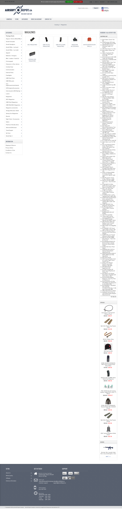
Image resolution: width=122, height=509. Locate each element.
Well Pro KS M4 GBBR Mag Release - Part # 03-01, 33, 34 (109, 239)
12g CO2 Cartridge (107, 214)
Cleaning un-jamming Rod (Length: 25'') (109, 76)
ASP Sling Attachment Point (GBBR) (108, 82)
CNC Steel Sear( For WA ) (109, 49)
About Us (8, 473)
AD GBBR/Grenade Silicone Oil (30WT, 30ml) (109, 219)
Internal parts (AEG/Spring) (13, 91)
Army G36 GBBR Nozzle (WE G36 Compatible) (108, 65)
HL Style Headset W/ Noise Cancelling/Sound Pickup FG (108, 271)
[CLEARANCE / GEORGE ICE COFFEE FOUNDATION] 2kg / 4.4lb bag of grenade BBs (109, 287)
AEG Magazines (32, 44)
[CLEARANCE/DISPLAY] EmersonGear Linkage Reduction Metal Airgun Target (108, 243)
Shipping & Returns (11, 145)
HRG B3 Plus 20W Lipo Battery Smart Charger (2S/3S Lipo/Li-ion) (108, 223)
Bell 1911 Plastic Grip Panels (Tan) (108, 326)
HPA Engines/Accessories (12, 88)
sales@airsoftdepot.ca (59, 481)
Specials (102, 302)
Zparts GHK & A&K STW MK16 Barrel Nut (108, 157)
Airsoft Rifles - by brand (12, 47)
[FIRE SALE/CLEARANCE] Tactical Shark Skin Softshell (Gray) (108, 407)
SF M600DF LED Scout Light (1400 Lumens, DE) (109, 229)
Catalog (56, 25)
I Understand (69, 1)
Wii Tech (8, 133)
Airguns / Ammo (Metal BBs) (13, 38)
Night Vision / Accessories (12, 119)
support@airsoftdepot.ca (59, 483)
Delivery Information (11, 481)
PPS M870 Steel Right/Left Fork (106, 267)
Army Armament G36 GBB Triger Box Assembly (109, 57)
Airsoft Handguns (10, 44)
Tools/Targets (9, 130)
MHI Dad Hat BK (106, 257)
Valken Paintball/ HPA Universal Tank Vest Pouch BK (107, 54)
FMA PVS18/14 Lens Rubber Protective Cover (108, 112)
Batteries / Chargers (11, 55)
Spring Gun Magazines (32, 60)
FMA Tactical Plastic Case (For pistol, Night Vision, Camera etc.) (109, 260)
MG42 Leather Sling (108, 339)
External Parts (9, 72)
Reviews (102, 442)
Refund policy (9, 475)
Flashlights (9, 75)
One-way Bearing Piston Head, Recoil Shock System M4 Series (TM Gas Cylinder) (108, 146)
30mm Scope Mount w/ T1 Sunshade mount (108, 90)
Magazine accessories (75, 45)
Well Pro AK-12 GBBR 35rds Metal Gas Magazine (108, 378)
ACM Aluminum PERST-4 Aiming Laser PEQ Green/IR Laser (109, 164)
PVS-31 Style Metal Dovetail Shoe (107, 101)
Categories (25, 19)
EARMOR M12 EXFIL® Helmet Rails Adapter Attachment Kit (108, 251)
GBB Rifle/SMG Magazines (60, 45)
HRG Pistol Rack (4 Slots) (109, 290)
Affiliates (8, 478)
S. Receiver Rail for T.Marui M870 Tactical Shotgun (108, 192)
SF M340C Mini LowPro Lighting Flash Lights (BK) (109, 195)
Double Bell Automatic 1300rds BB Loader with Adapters (108, 202)
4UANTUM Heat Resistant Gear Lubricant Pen (109, 198)
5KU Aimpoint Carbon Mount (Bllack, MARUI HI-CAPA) (109, 154)
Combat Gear (9, 67)
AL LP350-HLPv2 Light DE (109, 140)
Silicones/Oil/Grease (11, 127)
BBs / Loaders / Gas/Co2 (12, 58)
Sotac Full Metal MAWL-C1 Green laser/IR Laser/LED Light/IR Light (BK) (108, 174)
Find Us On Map (43, 476)
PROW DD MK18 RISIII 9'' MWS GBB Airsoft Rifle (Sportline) (109, 255)
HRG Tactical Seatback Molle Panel (108, 434)
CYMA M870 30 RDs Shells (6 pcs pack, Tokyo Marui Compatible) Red (109, 186)
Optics (7, 122)
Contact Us (8, 152)
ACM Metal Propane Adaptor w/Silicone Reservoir (107, 123)
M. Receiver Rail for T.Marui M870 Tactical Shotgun (108, 208)
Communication (10, 69)
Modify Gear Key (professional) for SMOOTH (106, 119)
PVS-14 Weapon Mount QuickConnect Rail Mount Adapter (109, 232)
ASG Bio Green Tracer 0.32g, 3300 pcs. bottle (108, 178)
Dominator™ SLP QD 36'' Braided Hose (109, 68)
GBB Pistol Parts (10, 78)
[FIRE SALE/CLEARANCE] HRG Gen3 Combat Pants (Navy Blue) (108, 364)
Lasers (8, 93)
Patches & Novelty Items (12, 124)
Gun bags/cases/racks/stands (12, 84)
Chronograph (9, 61)
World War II (9, 136)
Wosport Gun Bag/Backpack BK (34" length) (108, 212)
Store (16, 19)
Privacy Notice (9, 147)
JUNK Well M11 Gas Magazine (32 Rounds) (108, 205)
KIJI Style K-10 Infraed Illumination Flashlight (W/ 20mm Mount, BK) (109, 275)
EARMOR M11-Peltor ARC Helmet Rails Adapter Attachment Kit (109, 138)
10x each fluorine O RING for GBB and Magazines (109, 134)
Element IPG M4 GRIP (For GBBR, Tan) (108, 71)
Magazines (64, 25)
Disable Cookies (78, 1)
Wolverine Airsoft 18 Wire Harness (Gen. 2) (109, 150)
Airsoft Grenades (10, 41)
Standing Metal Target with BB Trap (108, 132)
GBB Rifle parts (10, 81)
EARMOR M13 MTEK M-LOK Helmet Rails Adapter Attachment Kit (109, 293)
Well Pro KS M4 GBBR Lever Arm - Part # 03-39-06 (109, 182)
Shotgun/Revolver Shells (89, 45)
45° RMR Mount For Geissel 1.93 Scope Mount (107, 94)
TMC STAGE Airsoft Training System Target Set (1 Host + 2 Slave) (108, 160)
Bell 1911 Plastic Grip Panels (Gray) (108, 420)
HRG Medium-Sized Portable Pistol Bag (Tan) (108, 167)
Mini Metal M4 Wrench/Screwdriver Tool (108, 126)
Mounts (8, 116)
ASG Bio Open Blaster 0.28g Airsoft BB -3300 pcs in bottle (108, 98)
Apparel (8, 52)
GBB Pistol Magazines (46, 45)
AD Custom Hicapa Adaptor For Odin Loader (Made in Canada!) (109, 105)
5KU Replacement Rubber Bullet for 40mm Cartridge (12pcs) (109, 109)
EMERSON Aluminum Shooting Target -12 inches (108, 46)
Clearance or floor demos (12, 64)
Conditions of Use (10, 150)
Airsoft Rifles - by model (12, 50)
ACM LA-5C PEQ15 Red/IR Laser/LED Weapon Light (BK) (107, 264)
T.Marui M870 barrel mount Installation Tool (108, 217)
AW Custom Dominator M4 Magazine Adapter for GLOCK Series (109, 79)
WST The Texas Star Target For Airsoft (107, 189)
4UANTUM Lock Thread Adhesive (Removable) (108, 235)
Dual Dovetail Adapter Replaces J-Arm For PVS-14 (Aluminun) (109, 279)
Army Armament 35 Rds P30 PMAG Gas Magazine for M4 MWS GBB (109, 283)
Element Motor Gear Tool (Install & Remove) (109, 63)
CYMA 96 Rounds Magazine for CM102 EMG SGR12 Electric (107, 115)
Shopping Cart (104, 36)
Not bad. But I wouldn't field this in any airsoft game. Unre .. (108, 454)
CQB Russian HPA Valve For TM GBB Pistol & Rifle (109, 43)
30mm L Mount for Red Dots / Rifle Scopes (108, 129)
